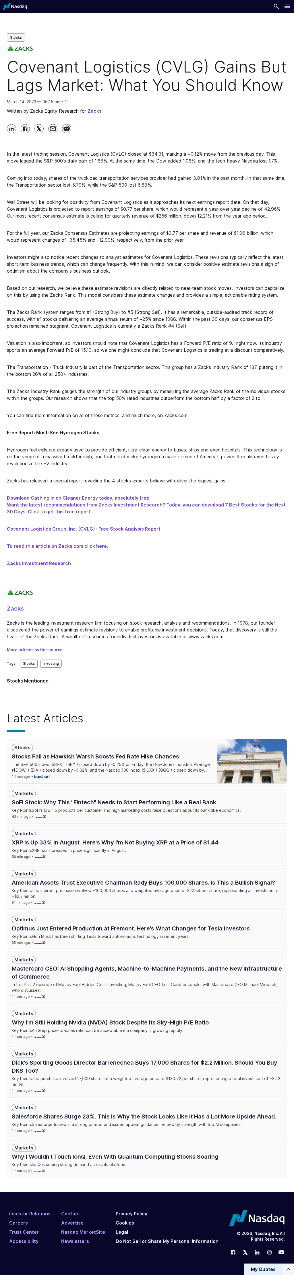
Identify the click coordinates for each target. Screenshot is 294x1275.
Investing (51, 663)
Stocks (16, 37)
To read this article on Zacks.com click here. (57, 546)
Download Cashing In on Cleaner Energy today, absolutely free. (78, 498)
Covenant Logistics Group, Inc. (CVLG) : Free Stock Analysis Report (83, 529)
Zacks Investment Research (39, 563)
